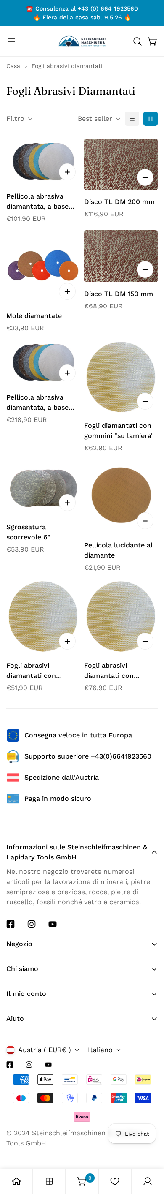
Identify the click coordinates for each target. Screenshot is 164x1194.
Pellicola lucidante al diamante (118, 550)
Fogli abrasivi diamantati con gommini (31, 671)
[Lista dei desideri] (115, 1181)
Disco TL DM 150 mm (118, 294)
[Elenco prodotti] (49, 1181)
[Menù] (11, 41)
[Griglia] (150, 119)
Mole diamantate (34, 316)
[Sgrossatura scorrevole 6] (43, 487)
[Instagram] (31, 924)
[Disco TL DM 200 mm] (121, 164)
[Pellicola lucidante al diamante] (121, 496)
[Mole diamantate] (43, 267)
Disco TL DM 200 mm (119, 202)
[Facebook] (10, 924)
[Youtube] (52, 924)
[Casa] (16, 1181)
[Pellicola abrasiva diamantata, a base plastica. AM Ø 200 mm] (43, 162)
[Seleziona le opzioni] (67, 171)
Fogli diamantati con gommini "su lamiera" (119, 431)
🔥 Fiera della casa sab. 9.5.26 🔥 (82, 17)
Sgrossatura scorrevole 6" (28, 532)
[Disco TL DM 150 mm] (121, 256)
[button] (137, 41)
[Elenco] (132, 119)
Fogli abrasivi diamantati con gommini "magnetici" (118, 671)
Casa (13, 66)
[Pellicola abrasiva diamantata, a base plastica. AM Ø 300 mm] (43, 363)
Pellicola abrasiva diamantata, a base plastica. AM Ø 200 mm (37, 202)
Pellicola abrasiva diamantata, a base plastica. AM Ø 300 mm (37, 403)
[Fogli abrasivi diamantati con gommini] (43, 616)
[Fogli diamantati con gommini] (121, 377)
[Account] (148, 1181)
